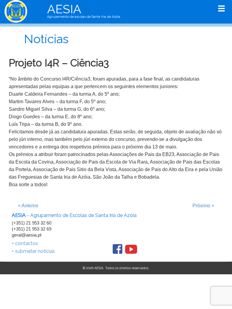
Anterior (28, 205)
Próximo (203, 205)
